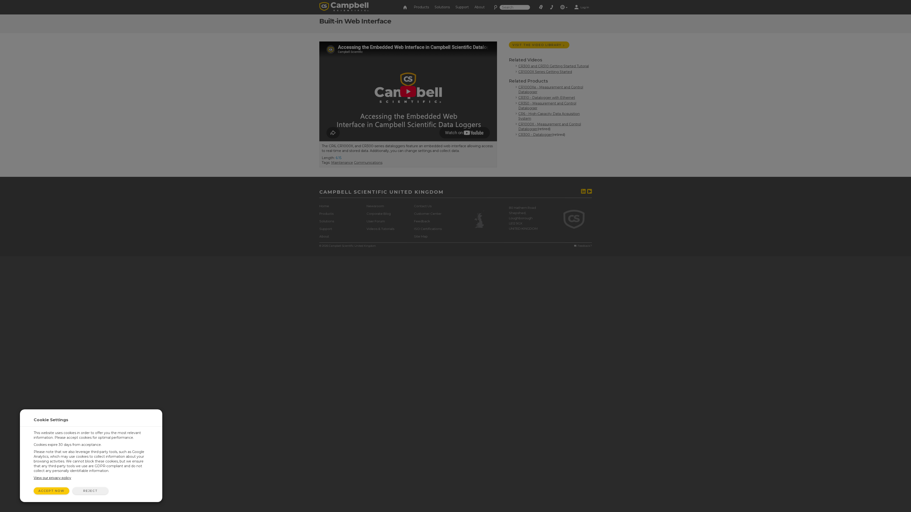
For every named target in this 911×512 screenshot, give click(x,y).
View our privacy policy (52, 478)
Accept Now (51, 491)
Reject (90, 491)
